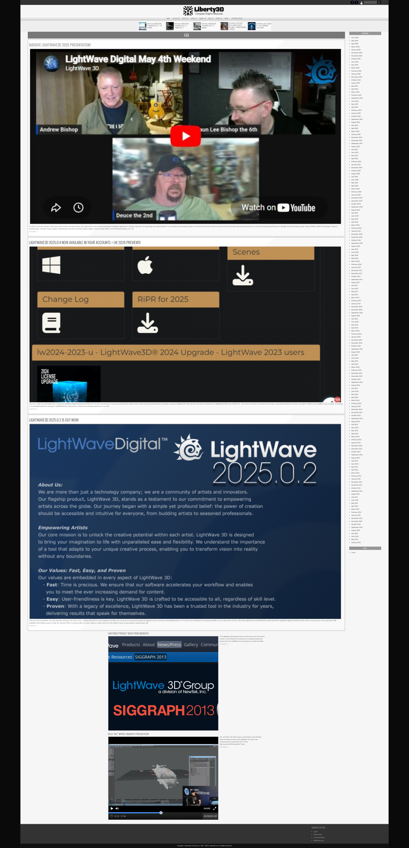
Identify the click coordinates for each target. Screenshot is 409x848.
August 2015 (355, 352)
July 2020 (354, 176)
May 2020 (354, 183)
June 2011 (354, 500)
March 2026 (355, 47)
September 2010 (357, 527)
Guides (193, 18)
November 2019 (356, 201)
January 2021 (356, 164)
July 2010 (354, 533)
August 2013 (355, 421)
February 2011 (356, 512)
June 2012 (355, 464)
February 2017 (356, 300)
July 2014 (354, 388)
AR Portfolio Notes (237, 18)
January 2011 (356, 515)
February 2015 (356, 370)
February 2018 (356, 264)
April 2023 (354, 107)
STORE (209, 18)
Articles (184, 18)
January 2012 (356, 479)
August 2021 (355, 146)
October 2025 (356, 59)
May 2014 (354, 394)
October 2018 (356, 240)
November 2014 (356, 376)
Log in (353, 552)
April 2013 (354, 433)
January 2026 (356, 50)
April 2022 (354, 128)
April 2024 (354, 89)
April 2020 (354, 186)
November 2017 (356, 273)
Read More (32, 231)
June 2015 (355, 358)
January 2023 (356, 113)
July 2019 (354, 213)
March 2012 (355, 473)
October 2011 (356, 488)
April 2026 (354, 44)
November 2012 (356, 449)
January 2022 (356, 134)
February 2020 (356, 192)
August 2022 (355, 122)
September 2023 (357, 98)
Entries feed (318, 834)
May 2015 (354, 361)
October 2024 (356, 80)
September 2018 (357, 243)
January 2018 (356, 267)
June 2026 (355, 37)
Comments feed (319, 837)
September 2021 (357, 143)
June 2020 (355, 180)
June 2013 (355, 427)
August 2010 (355, 530)
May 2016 (354, 325)
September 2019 (357, 207)
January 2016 (356, 337)
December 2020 (356, 167)
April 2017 (354, 294)
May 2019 (354, 219)
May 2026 (354, 41)
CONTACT (201, 18)
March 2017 (355, 297)
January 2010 (356, 542)
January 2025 (356, 74)
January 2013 (356, 443)
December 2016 (356, 306)
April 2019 (354, 222)
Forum (226, 18)
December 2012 (356, 446)
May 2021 (354, 155)
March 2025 (355, 68)
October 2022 (356, 116)
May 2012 (354, 467)
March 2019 (355, 225)
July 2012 (354, 461)
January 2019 (356, 231)
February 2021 (356, 161)
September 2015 (357, 349)
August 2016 (355, 316)
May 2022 (354, 125)
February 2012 (356, 476)
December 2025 (356, 53)
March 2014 (355, 400)
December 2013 (356, 409)
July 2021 (354, 149)
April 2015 (354, 364)
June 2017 (355, 288)
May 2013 (354, 430)
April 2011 (354, 506)
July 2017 (354, 285)
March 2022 (355, 131)
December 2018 (356, 234)
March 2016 (355, 331)
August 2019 (355, 210)
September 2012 (357, 455)
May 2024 (354, 86)
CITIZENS (218, 18)
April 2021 (354, 158)
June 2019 (355, 216)
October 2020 (356, 171)
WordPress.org (319, 840)
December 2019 (356, 198)
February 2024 (356, 95)
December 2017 (356, 270)
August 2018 (355, 246)
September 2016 (357, 313)
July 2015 (354, 355)
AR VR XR (175, 18)
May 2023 (354, 104)
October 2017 (356, 276)
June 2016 (355, 322)
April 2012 (354, 470)
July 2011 (354, 497)
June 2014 (355, 391)
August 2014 (355, 385)
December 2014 (356, 373)
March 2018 (355, 261)
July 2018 (354, 249)
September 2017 (357, 279)
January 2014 (356, 406)
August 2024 (355, 83)
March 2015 (355, 367)
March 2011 (355, 509)
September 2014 (357, 382)
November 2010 (356, 521)
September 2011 (357, 491)
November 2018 (356, 237)
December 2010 (356, 518)
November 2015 (356, 343)
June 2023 (355, 101)
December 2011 (356, 482)
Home (168, 18)
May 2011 (354, 503)
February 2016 (356, 334)
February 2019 (356, 228)
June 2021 (355, 152)
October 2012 (356, 452)
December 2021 (356, 137)
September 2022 (357, 119)
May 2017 (354, 291)
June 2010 (355, 536)
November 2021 (356, 140)
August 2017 (355, 282)
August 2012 (355, 458)
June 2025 (355, 62)
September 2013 (357, 418)
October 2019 (356, 204)
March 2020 (355, 189)
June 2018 (355, 252)
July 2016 (354, 319)
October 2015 (356, 346)
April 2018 (354, 258)
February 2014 (356, 403)
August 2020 (355, 173)
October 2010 (356, 524)
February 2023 (356, 110)
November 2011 (356, 485)
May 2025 (354, 65)
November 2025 (356, 56)
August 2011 (355, 494)
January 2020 (356, 195)
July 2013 (354, 424)
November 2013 (356, 412)
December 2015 (356, 340)
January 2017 (356, 303)
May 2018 (354, 255)
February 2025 (356, 71)
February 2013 (356, 439)
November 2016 (356, 310)
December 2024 (356, 77)
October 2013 (356, 415)
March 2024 (355, 92)
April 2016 (354, 328)
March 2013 (355, 436)
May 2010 (354, 539)
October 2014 (356, 379)
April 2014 (354, 397)
